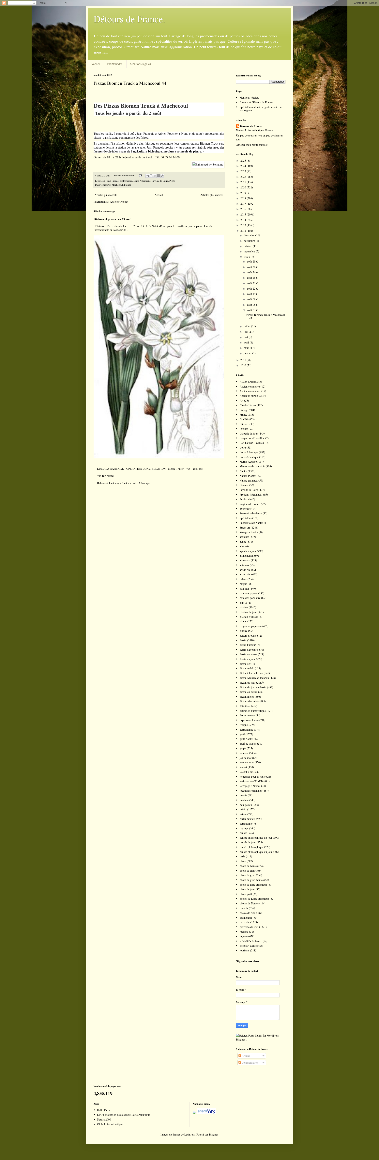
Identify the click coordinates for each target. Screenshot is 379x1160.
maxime (244, 800)
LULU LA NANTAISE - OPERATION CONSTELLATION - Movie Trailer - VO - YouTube (150, 468)
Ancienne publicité (250, 396)
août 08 (251, 305)
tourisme (244, 950)
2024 (243, 166)
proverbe (245, 922)
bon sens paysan (248, 593)
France (115, 181)
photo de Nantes (249, 866)
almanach (245, 560)
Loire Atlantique (249, 452)
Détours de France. (129, 18)
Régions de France (250, 504)
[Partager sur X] (155, 176)
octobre (248, 246)
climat (243, 621)
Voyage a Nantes (249, 532)
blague (243, 584)
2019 (243, 193)
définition (245, 706)
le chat (243, 767)
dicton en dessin (248, 692)
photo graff (246, 894)
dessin (243, 640)
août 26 (251, 272)
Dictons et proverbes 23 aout (112, 219)
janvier (248, 353)
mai (246, 337)
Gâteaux (244, 424)
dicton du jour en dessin (253, 687)
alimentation (246, 555)
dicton (243, 664)
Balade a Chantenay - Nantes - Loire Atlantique (123, 483)
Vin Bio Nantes (105, 476)
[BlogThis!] (151, 176)
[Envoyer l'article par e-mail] (140, 175)
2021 (243, 182)
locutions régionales (251, 790)
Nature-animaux (249, 480)
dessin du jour (247, 659)
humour (244, 753)
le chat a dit (246, 772)
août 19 (251, 294)
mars (247, 348)
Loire (243, 447)
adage (243, 541)
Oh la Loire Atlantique (110, 1124)
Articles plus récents (106, 195)
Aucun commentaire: (124, 175)
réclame (244, 931)
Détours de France (251, 126)
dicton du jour (247, 682)
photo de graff (247, 875)
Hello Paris (103, 1110)
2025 (243, 160)
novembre (250, 241)
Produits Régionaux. (251, 494)
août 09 (251, 299)
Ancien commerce (250, 386)
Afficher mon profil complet (251, 145)
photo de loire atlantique (253, 884)
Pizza (172, 181)
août (246, 257)
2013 (243, 225)
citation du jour (248, 612)
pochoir (244, 908)
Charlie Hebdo (248, 405)
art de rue (245, 570)
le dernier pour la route (252, 776)
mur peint (245, 805)
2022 (243, 177)
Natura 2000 (104, 1119)
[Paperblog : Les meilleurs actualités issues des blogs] (194, 1113)
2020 (243, 187)
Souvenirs (245, 508)
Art (241, 400)
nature (243, 814)
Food (108, 181)
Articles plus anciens (211, 195)
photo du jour (247, 889)
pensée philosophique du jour (256, 837)
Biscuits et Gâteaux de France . (257, 102)
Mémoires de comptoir (252, 466)
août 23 (251, 283)
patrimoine (246, 823)
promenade (246, 917)
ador (242, 546)
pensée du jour (248, 842)
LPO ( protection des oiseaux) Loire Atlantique (123, 1115)
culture (243, 631)
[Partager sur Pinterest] (162, 176)
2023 (243, 171)
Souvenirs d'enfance (251, 513)
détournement (247, 715)
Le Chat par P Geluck (252, 443)
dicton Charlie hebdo (251, 673)
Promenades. (115, 64)
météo (243, 809)
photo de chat (247, 870)
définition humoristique (253, 711)
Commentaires (249, 1062)
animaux (244, 565)
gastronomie (126, 181)
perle (242, 856)
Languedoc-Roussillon (252, 438)
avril (247, 342)
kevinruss (189, 1134)
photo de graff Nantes (252, 880)
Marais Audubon (249, 461)
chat (242, 602)
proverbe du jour (249, 927)
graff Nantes (246, 739)
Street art (245, 527)
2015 (243, 214)
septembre (250, 251)
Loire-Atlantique (142, 181)
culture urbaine (248, 635)
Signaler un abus (247, 961)
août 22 (251, 288)
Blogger (213, 1134)
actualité (244, 537)
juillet (247, 326)
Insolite (244, 429)
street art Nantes (249, 945)
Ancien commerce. (250, 391)
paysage (244, 828)
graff (242, 734)
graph (243, 748)
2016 (243, 209)
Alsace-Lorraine (249, 382)
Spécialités (245, 518)
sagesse (244, 936)
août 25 (251, 277)
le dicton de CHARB (251, 781)
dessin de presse (248, 654)
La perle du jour (249, 433)
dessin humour (248, 645)
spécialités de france (251, 941)
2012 (243, 230)
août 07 (251, 310)
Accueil (95, 64)
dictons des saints (249, 701)
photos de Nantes (249, 903)
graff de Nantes (248, 743)
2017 (243, 203)
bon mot (244, 588)
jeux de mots (247, 762)
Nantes (243, 471)
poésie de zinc (247, 913)
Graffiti (244, 419)
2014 (243, 220)
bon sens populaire (250, 598)
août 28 (251, 267)
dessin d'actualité (249, 649)
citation (244, 607)
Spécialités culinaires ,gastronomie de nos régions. (260, 108)
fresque (244, 725)
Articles (245, 1055)
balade (243, 579)
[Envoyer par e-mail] (147, 176)
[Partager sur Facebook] (158, 176)
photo (243, 861)
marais (243, 795)
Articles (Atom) (119, 201)
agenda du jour (248, 551)
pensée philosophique (251, 847)
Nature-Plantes (248, 476)
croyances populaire (251, 626)
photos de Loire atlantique (254, 898)
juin (246, 331)
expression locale (249, 720)
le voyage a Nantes (250, 786)
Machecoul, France (121, 184)
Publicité (245, 499)
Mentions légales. (141, 64)
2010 (243, 365)
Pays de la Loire (160, 181)
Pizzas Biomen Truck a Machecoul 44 (130, 83)
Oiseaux (244, 485)
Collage (244, 410)
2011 (243, 360)
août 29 (251, 261)
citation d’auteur (249, 617)
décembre (249, 235)
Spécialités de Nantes (251, 523)
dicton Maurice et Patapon (254, 678)
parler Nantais (247, 819)
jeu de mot (245, 758)
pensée (243, 833)
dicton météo (247, 668)
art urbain (245, 574)
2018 (243, 198)
